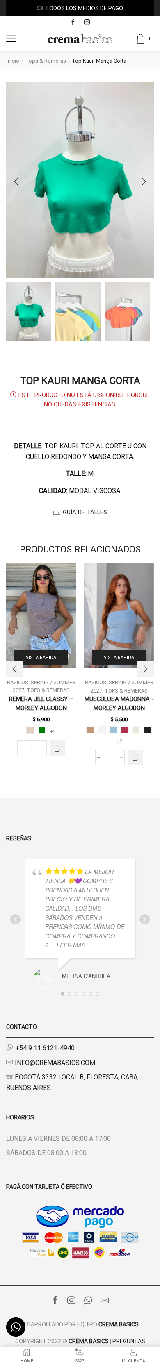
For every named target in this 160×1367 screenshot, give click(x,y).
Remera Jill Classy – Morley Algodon (41, 703)
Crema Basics (118, 1324)
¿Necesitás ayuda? (101, 8)
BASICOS (95, 682)
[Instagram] (87, 22)
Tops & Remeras (45, 61)
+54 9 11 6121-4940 (45, 1048)
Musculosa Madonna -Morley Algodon (119, 703)
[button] (16, 182)
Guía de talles (85, 512)
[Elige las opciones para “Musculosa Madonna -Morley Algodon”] (135, 757)
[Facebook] (73, 22)
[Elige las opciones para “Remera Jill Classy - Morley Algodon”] (57, 748)
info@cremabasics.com (55, 1063)
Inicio (13, 61)
